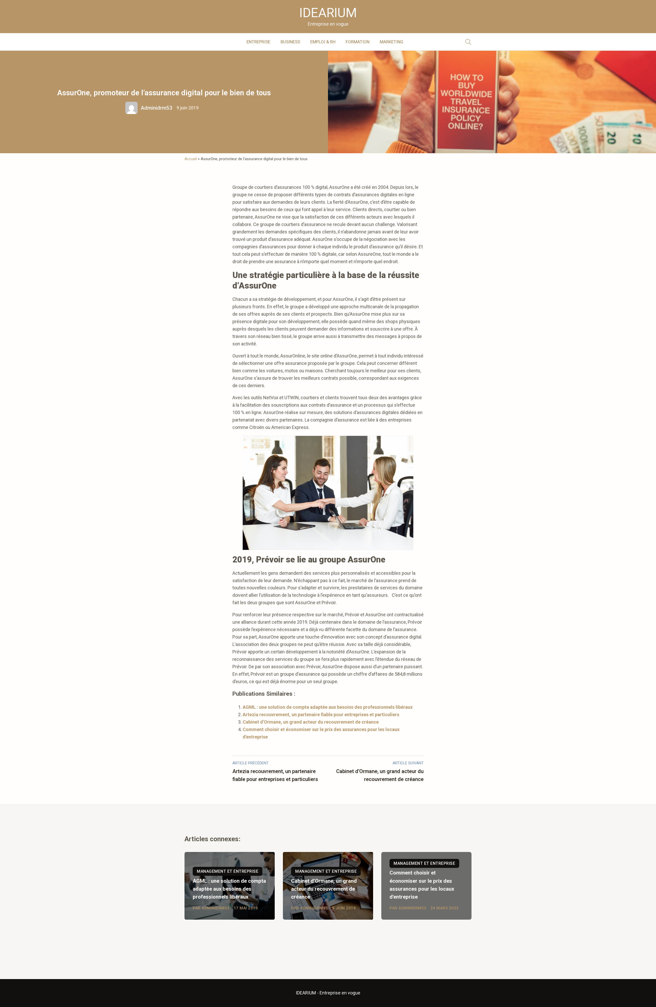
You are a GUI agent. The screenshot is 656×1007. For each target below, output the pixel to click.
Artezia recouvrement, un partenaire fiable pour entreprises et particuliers (321, 714)
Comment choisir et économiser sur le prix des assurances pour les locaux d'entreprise (421, 885)
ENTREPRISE (258, 41)
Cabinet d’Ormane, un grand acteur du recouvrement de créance (311, 722)
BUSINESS (290, 41)
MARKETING (391, 41)
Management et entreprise (227, 871)
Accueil (190, 159)
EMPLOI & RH (322, 41)
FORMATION (358, 41)
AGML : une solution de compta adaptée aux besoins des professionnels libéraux (328, 707)
